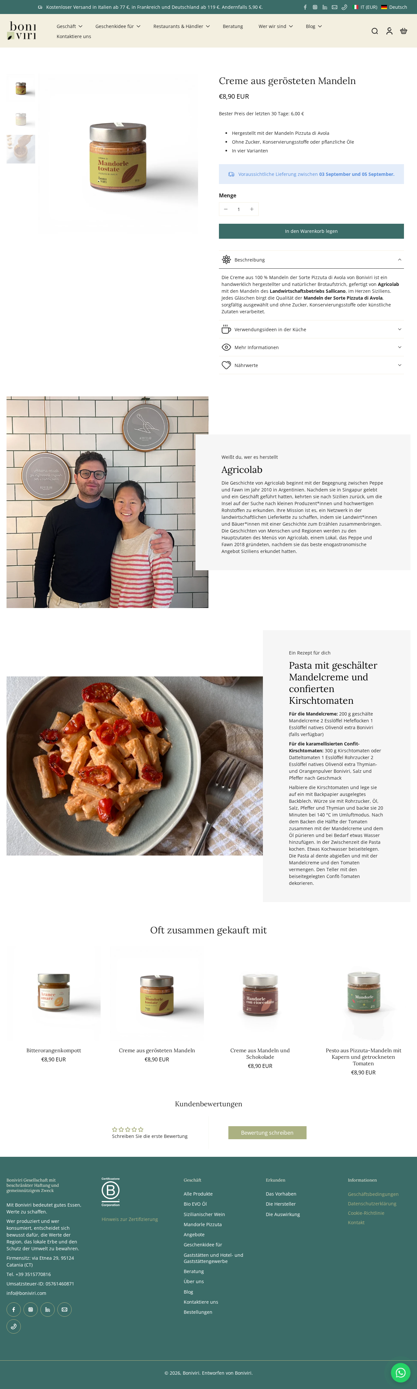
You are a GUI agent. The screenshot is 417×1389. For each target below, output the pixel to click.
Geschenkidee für (114, 26)
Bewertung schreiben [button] (267, 1132)
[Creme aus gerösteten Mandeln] (157, 993)
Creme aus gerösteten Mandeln (157, 1050)
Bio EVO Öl (195, 1204)
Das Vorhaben (281, 1194)
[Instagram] (315, 7)
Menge (227, 195)
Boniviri (191, 1373)
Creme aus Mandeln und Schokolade (260, 1053)
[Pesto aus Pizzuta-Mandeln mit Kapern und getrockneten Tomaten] (363, 993)
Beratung (233, 26)
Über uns (194, 1282)
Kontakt (356, 1222)
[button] (379, 7)
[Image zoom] (118, 154)
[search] (374, 30)
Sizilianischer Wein (204, 1214)
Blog (310, 26)
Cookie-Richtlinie (366, 1213)
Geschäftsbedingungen (373, 1194)
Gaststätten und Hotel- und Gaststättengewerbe (213, 1258)
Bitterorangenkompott (53, 1050)
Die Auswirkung (283, 1214)
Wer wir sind (272, 26)
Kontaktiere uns (74, 36)
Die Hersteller (281, 1204)
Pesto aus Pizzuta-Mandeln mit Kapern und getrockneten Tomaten (363, 1057)
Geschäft (66, 26)
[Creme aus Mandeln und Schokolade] (260, 993)
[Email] (334, 7)
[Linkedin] (325, 7)
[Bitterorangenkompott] (54, 993)
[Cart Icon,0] (403, 31)
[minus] (225, 209)
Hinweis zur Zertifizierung (130, 1219)
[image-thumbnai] (21, 88)
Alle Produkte (198, 1194)
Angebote (194, 1234)
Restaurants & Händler (178, 26)
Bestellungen (198, 1312)
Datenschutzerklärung (372, 1203)
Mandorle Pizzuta (203, 1224)
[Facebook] (305, 7)
